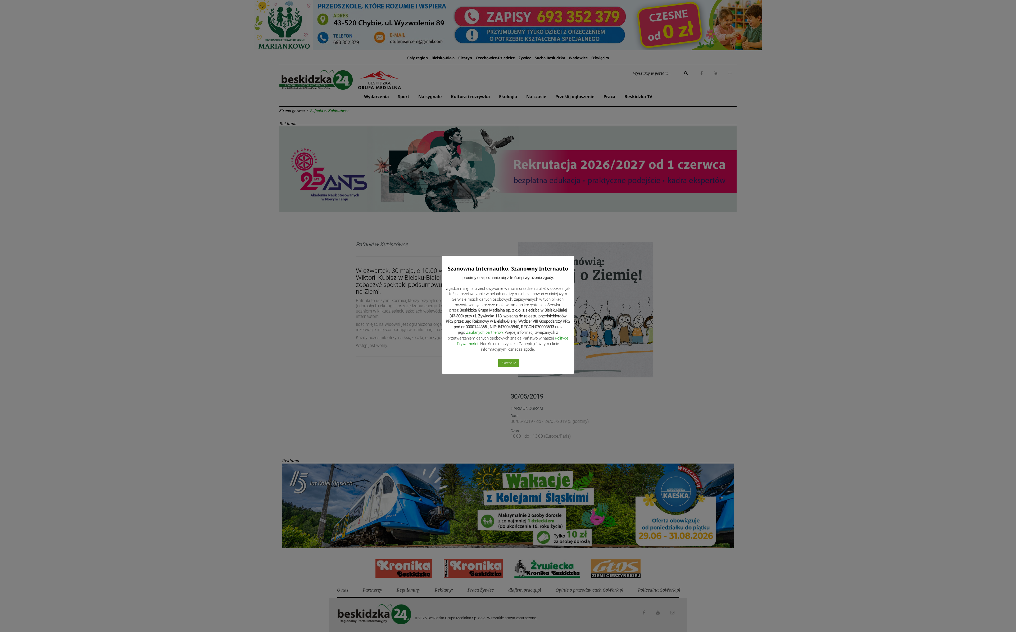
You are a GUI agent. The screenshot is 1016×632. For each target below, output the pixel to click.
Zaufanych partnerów (484, 332)
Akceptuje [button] (508, 363)
